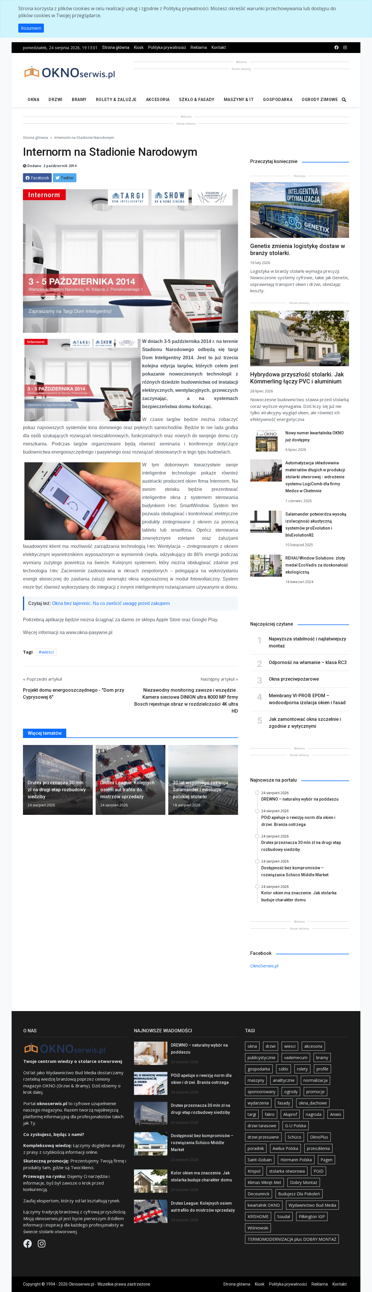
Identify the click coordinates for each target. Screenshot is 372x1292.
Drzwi (55, 99)
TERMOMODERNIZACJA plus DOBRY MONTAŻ (292, 1239)
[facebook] (336, 47)
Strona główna (115, 47)
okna (252, 1046)
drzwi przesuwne (263, 1137)
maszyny (256, 1080)
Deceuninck (258, 1194)
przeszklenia (318, 1148)
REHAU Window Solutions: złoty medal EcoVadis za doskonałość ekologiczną (316, 565)
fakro (270, 1114)
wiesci (48, 652)
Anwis (335, 1114)
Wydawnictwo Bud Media (312, 1205)
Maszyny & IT (239, 99)
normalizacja (315, 1080)
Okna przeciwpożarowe (294, 679)
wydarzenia (258, 1103)
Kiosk (139, 47)
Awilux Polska (285, 1148)
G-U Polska (295, 1125)
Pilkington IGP (312, 1216)
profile (322, 1069)
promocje (315, 1091)
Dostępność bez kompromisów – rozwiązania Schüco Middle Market (202, 1142)
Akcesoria (158, 99)
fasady (284, 1103)
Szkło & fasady (196, 99)
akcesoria (313, 1046)
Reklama (199, 47)
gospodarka (259, 1069)
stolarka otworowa (287, 1171)
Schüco (294, 1137)
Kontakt (219, 47)
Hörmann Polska (296, 1159)
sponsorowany (262, 1091)
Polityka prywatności (167, 47)
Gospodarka (277, 99)
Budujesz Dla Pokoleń (299, 1194)
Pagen (326, 1159)
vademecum (295, 1057)
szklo (283, 1069)
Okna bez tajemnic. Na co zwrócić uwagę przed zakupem (111, 603)
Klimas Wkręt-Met (264, 1182)
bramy (322, 1057)
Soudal (283, 1216)
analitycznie (284, 1080)
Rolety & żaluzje (116, 99)
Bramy (79, 99)
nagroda (313, 1114)
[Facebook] (28, 1245)
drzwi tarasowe (262, 1125)
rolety (302, 1069)
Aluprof (290, 1114)
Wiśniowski (258, 1228)
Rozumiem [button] (31, 28)
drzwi (271, 1046)
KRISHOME (258, 1216)
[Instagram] (41, 1245)
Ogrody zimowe (320, 99)
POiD (318, 1171)
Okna (33, 99)
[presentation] (25, 782)
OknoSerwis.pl (264, 966)
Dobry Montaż (303, 1182)
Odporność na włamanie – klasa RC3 (308, 662)
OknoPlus (319, 1137)
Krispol (254, 1171)
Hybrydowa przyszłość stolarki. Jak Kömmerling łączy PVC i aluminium (297, 378)
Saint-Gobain (260, 1159)
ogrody (291, 1091)
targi (252, 1114)
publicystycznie (262, 1057)
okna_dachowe (313, 1103)
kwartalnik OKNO (264, 1205)
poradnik (256, 1148)
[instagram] (345, 47)
